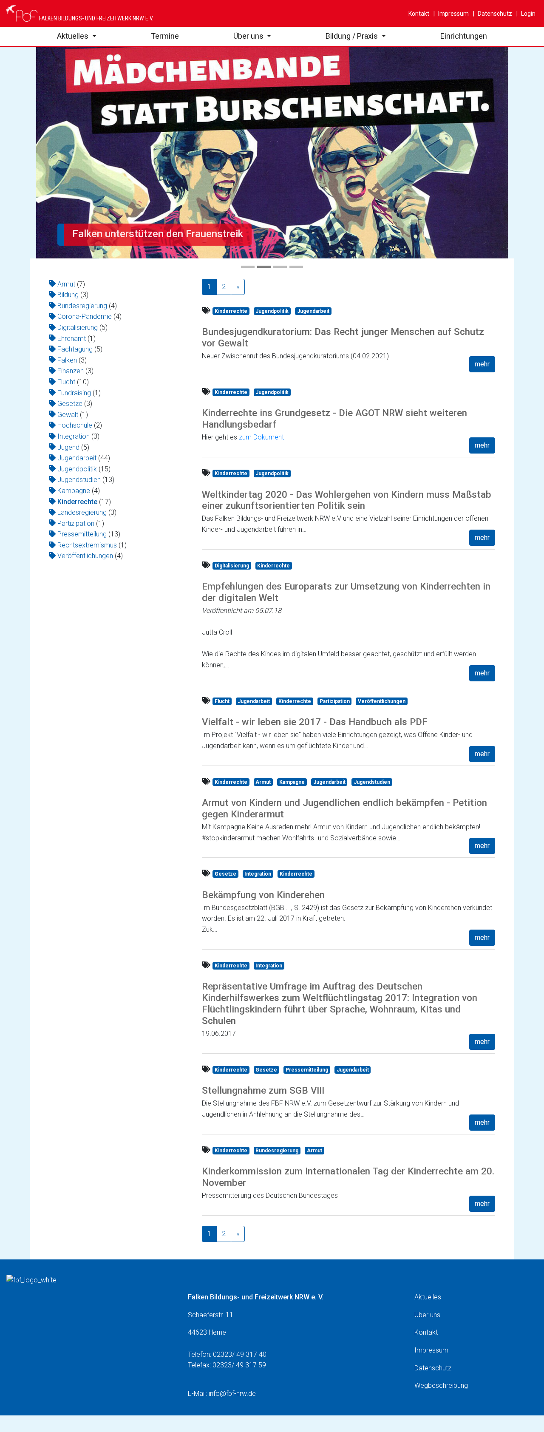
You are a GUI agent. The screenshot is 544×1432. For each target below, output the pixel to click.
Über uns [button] (249, 35)
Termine (165, 35)
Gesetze (70, 404)
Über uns (427, 1315)
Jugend (68, 447)
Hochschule (75, 425)
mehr (482, 364)
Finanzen (70, 371)
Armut (66, 284)
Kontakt (418, 13)
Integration (73, 436)
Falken (67, 360)
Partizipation (76, 523)
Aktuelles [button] (73, 35)
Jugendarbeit (77, 458)
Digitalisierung (77, 327)
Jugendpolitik (77, 469)
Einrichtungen (463, 35)
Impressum (453, 13)
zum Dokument (261, 437)
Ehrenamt (72, 339)
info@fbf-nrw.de (232, 1393)
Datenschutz (494, 13)
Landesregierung (82, 512)
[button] (71, 152)
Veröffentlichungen (85, 556)
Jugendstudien (79, 480)
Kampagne (74, 491)
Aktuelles (427, 1297)
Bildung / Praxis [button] (353, 35)
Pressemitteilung (82, 534)
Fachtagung (75, 349)
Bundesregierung (82, 306)
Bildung (68, 295)
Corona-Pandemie (84, 316)
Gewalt (68, 415)
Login (528, 13)
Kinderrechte (77, 502)
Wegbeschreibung (441, 1385)
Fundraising (74, 393)
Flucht (66, 382)
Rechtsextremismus (87, 545)
